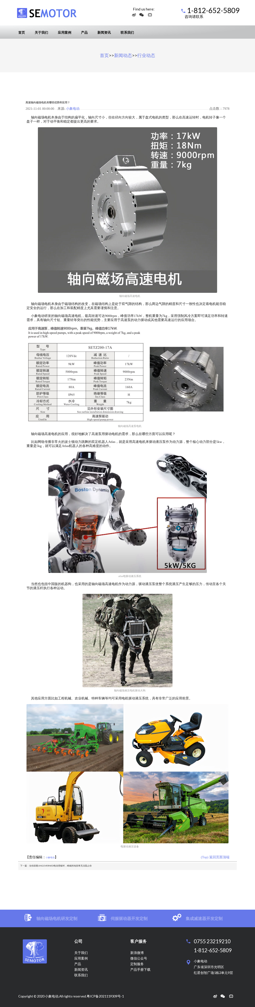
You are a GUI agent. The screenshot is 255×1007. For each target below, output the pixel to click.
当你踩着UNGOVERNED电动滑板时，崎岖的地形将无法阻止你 (60, 865)
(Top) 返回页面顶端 (215, 857)
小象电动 (73, 108)
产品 (84, 32)
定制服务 (137, 964)
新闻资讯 (104, 32)
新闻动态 (123, 55)
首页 (21, 32)
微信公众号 (138, 958)
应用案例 (64, 32)
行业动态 (146, 55)
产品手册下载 (140, 969)
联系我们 (127, 32)
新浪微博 (137, 953)
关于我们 (41, 32)
